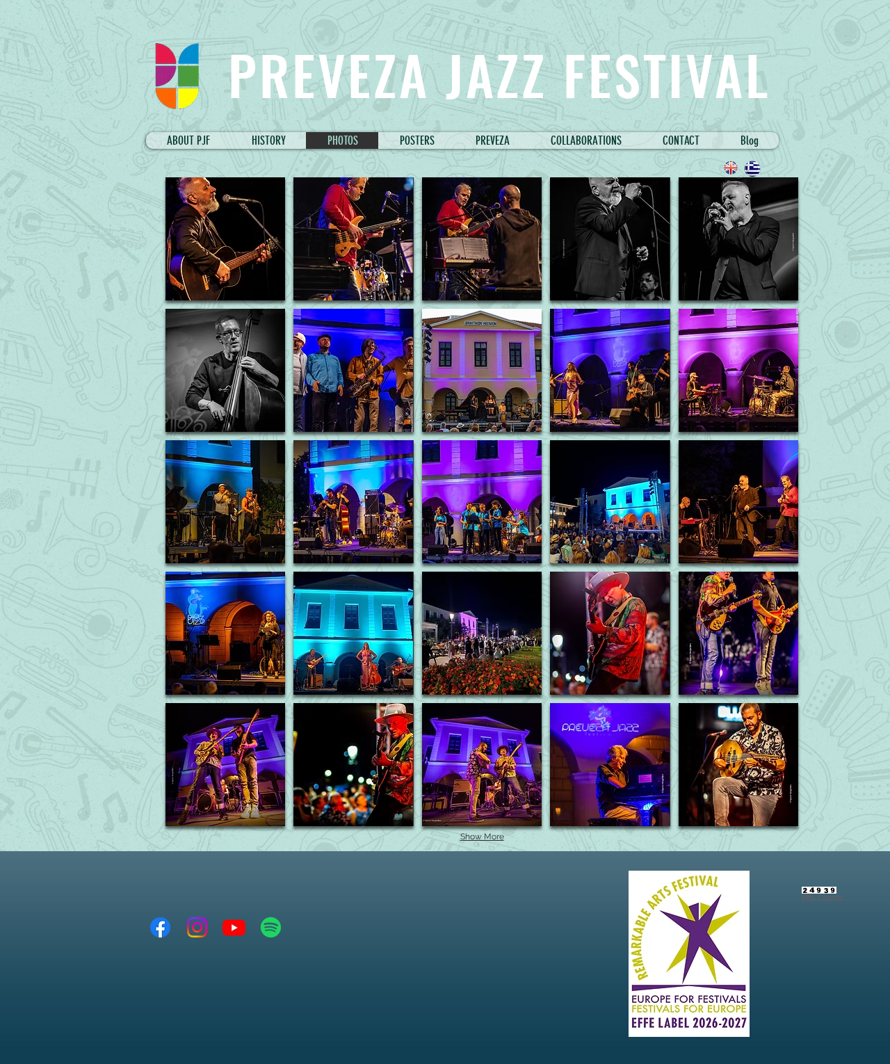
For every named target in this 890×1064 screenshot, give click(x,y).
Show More (482, 836)
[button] (586, 140)
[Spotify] (270, 927)
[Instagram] (197, 927)
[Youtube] (234, 927)
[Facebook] (160, 927)
